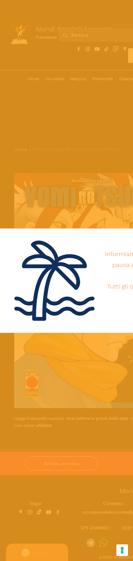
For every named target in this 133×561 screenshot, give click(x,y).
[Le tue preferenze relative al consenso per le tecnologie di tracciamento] (122, 550)
